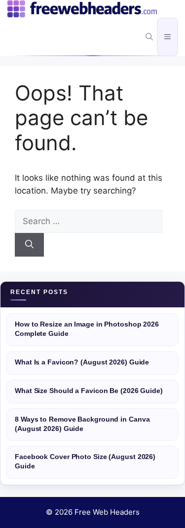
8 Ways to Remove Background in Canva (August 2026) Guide (82, 424)
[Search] (29, 245)
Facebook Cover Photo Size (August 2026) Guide (85, 461)
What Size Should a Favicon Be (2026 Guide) (89, 391)
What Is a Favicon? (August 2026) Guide (82, 362)
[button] (149, 37)
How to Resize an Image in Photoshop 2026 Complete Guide (87, 329)
